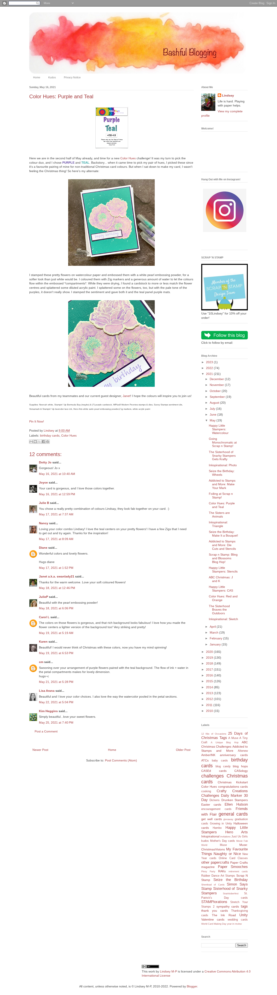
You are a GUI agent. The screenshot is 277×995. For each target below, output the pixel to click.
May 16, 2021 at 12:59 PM (57, 494)
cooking (206, 791)
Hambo (217, 827)
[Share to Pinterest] (47, 441)
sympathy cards (227, 906)
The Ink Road (224, 915)
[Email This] (31, 441)
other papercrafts (215, 862)
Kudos (52, 77)
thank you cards (214, 910)
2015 (210, 681)
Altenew (243, 750)
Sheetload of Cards (213, 884)
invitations (225, 836)
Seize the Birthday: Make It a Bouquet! (223, 533)
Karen (43, 641)
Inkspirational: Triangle (218, 524)
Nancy (43, 523)
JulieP (43, 596)
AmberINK (208, 755)
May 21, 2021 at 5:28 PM (56, 682)
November (217, 385)
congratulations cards (233, 786)
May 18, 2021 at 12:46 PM (57, 588)
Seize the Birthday (230, 880)
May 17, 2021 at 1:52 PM (56, 567)
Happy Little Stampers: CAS (221, 588)
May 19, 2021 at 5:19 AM (56, 633)
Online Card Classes (233, 858)
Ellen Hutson (236, 804)
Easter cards (211, 804)
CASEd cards (214, 770)
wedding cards (238, 919)
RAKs (222, 871)
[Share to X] (39, 441)
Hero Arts (236, 832)
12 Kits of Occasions (213, 733)
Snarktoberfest (230, 893)
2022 (210, 368)
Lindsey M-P (168, 971)
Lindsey (228, 95)
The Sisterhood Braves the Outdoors (219, 609)
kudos (205, 840)
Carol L (44, 617)
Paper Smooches (233, 867)
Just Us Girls (239, 836)
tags (244, 906)
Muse (223, 845)
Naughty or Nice (227, 854)
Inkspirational (210, 836)
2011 (209, 705)
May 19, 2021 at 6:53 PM (56, 653)
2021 (210, 374)
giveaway (228, 819)
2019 (210, 657)
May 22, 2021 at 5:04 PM (56, 702)
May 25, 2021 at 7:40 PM (56, 722)
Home (36, 77)
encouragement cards (216, 809)
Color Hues (128, 158)
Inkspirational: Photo (223, 465)
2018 (210, 663)
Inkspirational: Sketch (223, 619)
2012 (210, 699)
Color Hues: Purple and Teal (222, 505)
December (217, 379)
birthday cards (50, 435)
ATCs (205, 760)
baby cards (220, 760)
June (213, 414)
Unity (243, 915)
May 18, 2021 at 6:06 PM (56, 608)
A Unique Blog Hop (224, 742)
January (216, 644)
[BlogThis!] (35, 441)
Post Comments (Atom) (121, 760)
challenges (212, 776)
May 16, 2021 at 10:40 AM (57, 474)
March (214, 632)
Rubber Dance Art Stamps (218, 875)
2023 (210, 362)
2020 (210, 651)
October (216, 391)
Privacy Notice (72, 77)
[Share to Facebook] (43, 441)
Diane (43, 547)
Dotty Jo (45, 462)
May (213, 420)
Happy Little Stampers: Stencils (223, 569)
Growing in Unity (221, 823)
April (213, 626)
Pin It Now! (36, 421)
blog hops (240, 766)
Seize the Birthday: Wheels (222, 472)
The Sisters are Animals (219, 514)
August (215, 402)
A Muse (233, 738)
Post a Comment (46, 731)
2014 (210, 687)
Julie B (44, 503)
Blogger (192, 986)
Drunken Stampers (234, 800)
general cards (233, 814)
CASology (241, 770)
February (216, 638)
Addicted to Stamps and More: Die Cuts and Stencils (222, 545)
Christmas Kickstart (233, 782)
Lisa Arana (47, 690)
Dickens (214, 800)
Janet (126, 396)
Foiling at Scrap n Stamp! (221, 495)
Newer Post (40, 749)
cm (41, 662)
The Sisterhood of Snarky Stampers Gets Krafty (222, 455)
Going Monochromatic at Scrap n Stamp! (223, 442)
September (218, 396)
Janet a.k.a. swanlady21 (56, 576)
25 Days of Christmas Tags (224, 735)
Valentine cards (212, 919)
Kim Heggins (48, 711)
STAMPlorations (214, 902)
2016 (210, 675)
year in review (234, 923)
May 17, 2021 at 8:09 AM (56, 539)
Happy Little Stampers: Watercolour (219, 429)
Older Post (183, 749)
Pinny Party (208, 871)
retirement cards (238, 871)
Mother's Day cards (222, 840)
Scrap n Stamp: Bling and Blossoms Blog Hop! (223, 558)
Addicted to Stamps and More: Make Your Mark (222, 484)
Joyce (43, 482)
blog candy (223, 766)
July (213, 408)
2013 (210, 693)
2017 (210, 669)
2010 (210, 711)
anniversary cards (234, 755)
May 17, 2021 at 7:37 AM (56, 514)
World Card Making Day (213, 923)
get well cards (211, 819)
